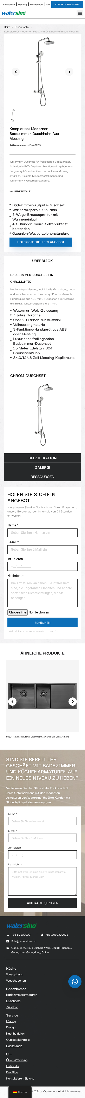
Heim (7, 26)
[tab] (42, 260)
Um (48, 4)
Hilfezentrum (36, 4)
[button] (80, 13)
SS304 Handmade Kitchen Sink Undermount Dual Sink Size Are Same (37, 736)
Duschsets (22, 26)
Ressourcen (9, 4)
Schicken (42, 622)
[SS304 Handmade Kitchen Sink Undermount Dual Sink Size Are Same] (42, 695)
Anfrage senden (42, 903)
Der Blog (22, 4)
